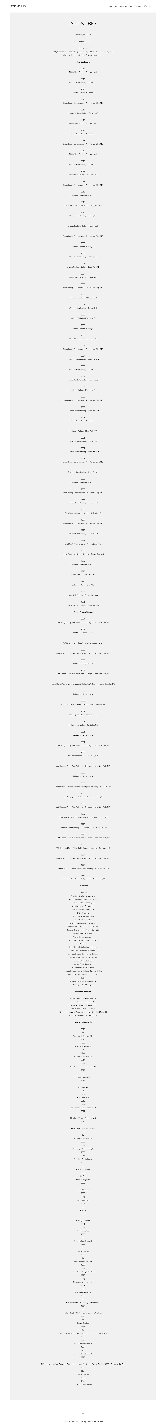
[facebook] (83, 1413)
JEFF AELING (18, 6)
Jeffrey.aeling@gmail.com (83, 41)
